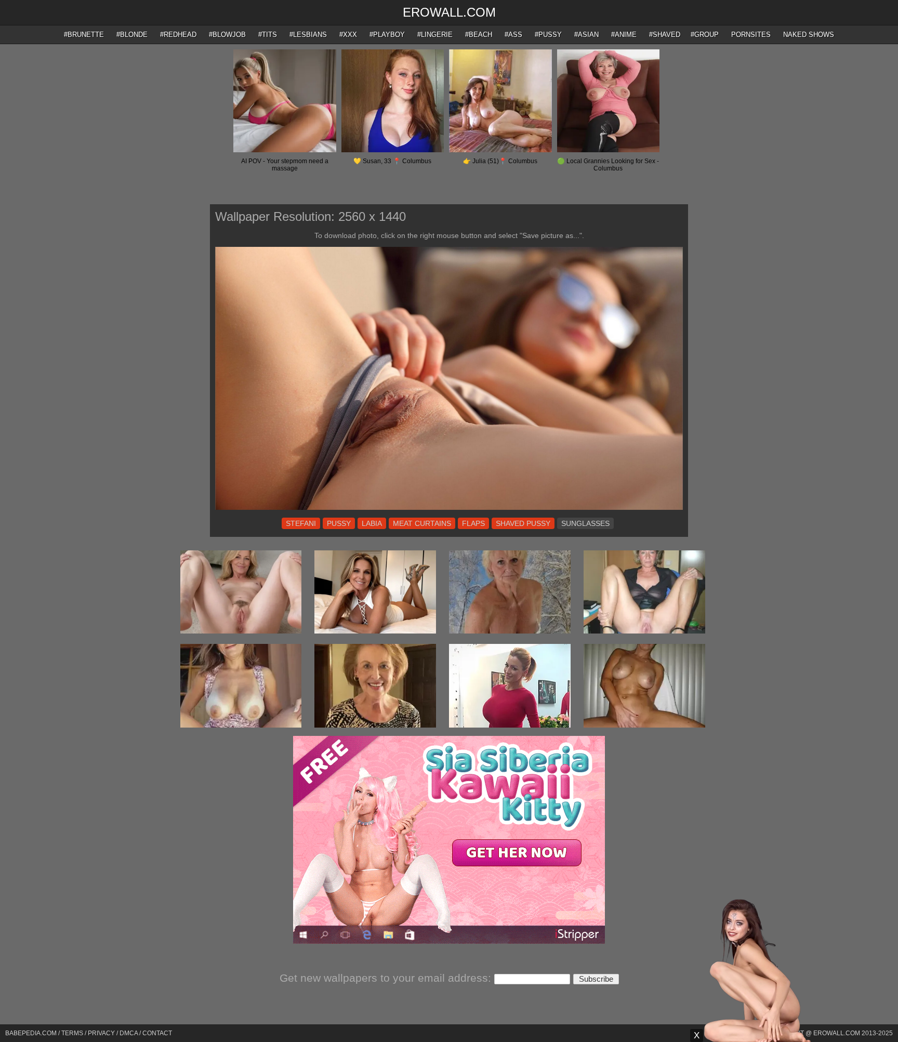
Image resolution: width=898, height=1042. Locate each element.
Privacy (101, 1033)
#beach (478, 34)
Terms (72, 1033)
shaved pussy (523, 523)
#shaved (664, 34)
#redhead (178, 34)
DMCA (129, 1033)
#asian (586, 34)
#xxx (348, 34)
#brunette (84, 34)
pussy (339, 523)
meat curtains (422, 523)
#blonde (132, 34)
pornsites (751, 34)
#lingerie (435, 34)
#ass (513, 34)
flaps (473, 523)
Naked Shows (808, 34)
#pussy (548, 34)
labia (372, 523)
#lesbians (308, 34)
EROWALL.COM (449, 12)
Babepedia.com (31, 1033)
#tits (267, 34)
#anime (624, 34)
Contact (157, 1033)
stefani (301, 523)
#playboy (387, 34)
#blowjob (227, 34)
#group (705, 34)
